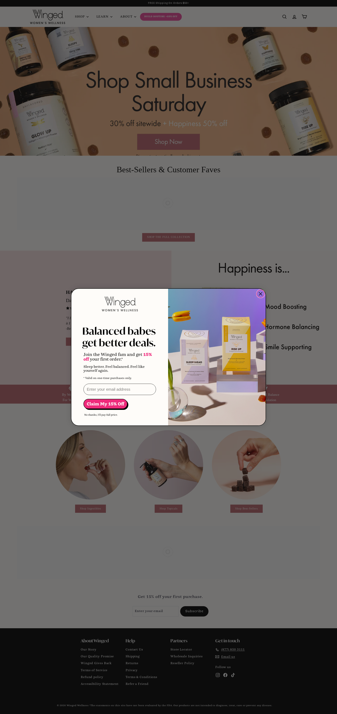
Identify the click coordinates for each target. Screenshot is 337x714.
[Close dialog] (260, 294)
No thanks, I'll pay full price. (101, 415)
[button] (105, 404)
